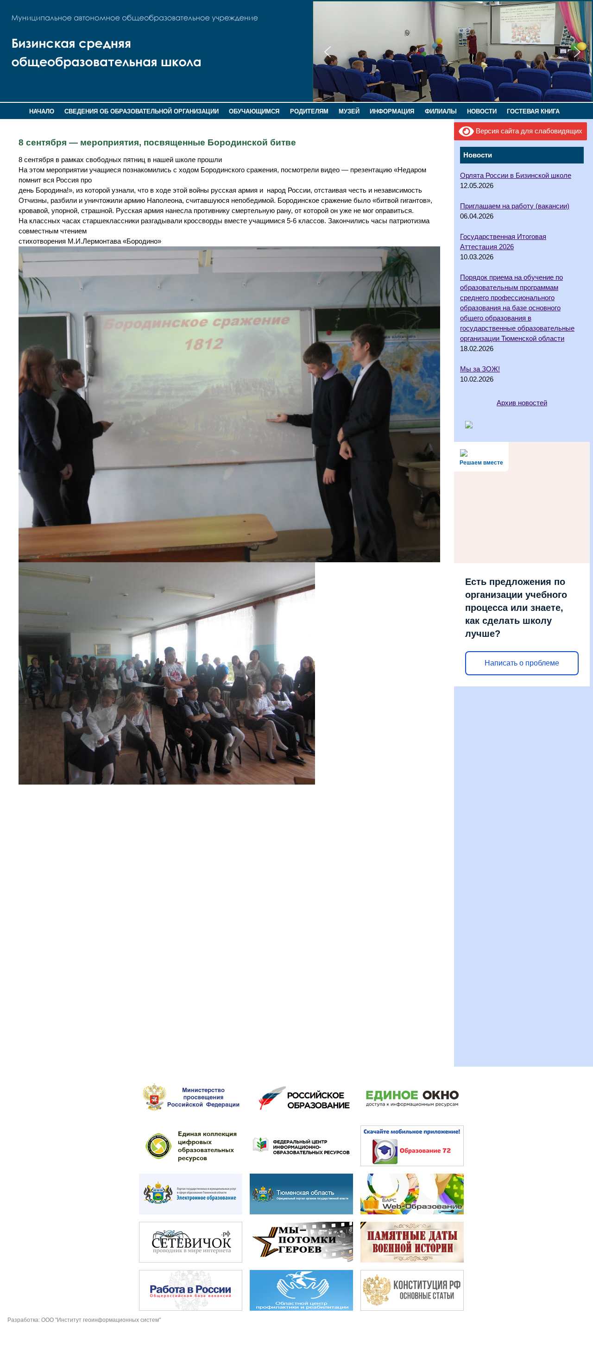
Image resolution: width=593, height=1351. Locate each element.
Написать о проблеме (522, 663)
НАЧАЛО (41, 111)
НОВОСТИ (482, 111)
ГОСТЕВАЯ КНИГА (533, 111)
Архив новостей (522, 403)
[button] (327, 51)
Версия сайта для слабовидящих (528, 131)
